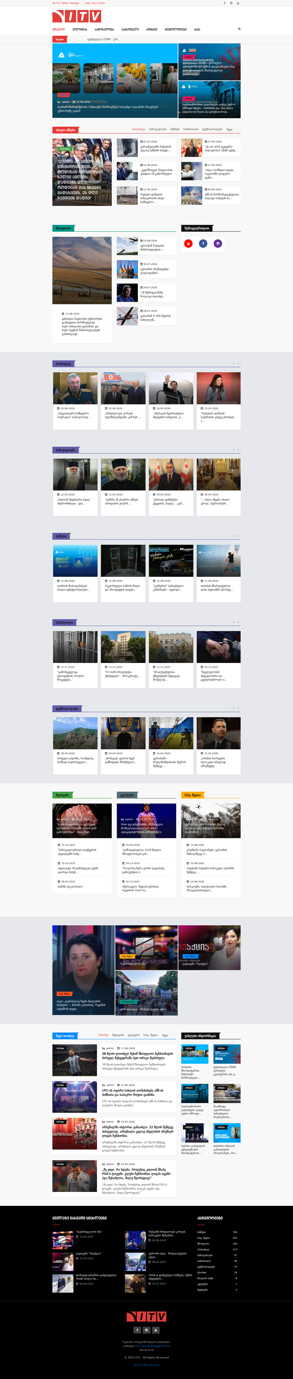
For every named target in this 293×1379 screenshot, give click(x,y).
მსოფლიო (63, 228)
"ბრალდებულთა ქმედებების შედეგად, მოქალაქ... (166, 675)
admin (65, 102)
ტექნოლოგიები (176, 29)
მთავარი (58, 29)
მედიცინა (62, 795)
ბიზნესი (151, 29)
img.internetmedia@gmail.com (152, 1346)
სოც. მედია (193, 795)
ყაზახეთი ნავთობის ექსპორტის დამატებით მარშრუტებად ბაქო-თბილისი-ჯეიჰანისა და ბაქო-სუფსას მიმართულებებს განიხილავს (82, 326)
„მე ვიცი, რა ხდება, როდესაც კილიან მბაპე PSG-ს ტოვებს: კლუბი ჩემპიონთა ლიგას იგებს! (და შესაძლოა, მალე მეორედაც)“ (136, 1174)
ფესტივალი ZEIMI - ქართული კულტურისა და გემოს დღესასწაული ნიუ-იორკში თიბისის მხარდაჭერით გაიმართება (161, 39)
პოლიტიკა (79, 29)
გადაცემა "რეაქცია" (195, 963)
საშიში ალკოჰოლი (70, 886)
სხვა (197, 29)
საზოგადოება (104, 29)
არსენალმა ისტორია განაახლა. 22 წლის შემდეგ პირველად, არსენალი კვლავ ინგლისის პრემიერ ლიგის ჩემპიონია (137, 1131)
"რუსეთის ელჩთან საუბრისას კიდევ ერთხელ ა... (217, 417)
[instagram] (231, 3)
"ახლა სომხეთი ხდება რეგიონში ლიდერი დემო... (219, 173)
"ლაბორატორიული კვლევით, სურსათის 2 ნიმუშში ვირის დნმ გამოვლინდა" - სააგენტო (76, 828)
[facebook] (224, 3)
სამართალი (130, 29)
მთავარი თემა (217, 1278)
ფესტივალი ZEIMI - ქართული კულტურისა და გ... (225, 1071)
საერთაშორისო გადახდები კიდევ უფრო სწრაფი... (192, 1110)
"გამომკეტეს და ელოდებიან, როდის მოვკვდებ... (69, 675)
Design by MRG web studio (146, 1365)
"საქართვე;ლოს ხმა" (133, 963)
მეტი (230, 129)
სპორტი (104, 1035)
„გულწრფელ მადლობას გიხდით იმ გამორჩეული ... (156, 173)
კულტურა (127, 795)
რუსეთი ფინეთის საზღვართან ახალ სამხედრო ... (152, 198)
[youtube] (238, 3)
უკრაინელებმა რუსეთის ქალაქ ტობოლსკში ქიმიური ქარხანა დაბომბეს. (205, 828)
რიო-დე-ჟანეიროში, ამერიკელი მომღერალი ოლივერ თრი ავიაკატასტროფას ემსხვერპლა (142, 828)
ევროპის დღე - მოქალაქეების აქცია (143, 1009)
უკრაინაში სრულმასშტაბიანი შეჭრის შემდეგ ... (168, 762)
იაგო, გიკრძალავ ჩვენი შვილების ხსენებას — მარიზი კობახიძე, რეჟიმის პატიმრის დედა (81, 1005)
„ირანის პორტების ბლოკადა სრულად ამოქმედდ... (212, 762)
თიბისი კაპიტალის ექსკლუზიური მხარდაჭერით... (193, 1149)
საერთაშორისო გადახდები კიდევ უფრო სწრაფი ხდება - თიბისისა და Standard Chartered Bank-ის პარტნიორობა (209, 108)
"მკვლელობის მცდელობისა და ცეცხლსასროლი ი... (213, 675)
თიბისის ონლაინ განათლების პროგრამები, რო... (225, 1149)
